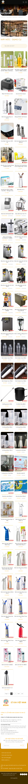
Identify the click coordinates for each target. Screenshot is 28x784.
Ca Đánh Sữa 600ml (20, 404)
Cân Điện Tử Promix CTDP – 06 (7, 141)
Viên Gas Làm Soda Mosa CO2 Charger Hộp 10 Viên (21, 166)
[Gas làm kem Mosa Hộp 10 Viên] (7, 509)
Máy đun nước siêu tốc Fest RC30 (7, 286)
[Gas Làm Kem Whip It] (20, 486)
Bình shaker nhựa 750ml (7, 357)
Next (19, 693)
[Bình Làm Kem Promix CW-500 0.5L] (20, 131)
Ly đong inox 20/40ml (21, 450)
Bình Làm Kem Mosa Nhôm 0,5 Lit (7, 592)
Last (22, 693)
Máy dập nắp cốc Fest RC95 (20, 286)
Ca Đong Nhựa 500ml (7, 427)
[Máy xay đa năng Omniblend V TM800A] (7, 226)
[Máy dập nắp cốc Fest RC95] (20, 275)
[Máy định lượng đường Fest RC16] (7, 323)
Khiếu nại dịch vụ (5, 760)
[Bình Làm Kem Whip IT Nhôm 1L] (20, 509)
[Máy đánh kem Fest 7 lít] (20, 203)
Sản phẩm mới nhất (9, 46)
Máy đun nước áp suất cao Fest (7, 261)
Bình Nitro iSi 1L (20, 189)
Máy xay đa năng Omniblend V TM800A (7, 237)
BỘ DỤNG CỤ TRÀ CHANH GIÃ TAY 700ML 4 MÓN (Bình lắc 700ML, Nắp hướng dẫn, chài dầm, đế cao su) (7, 70)
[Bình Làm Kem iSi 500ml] (7, 654)
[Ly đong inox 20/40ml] (20, 440)
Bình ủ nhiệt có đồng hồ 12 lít (20, 334)
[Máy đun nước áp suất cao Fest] (7, 251)
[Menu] (26, 2)
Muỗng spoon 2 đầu (7, 404)
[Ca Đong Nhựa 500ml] (7, 417)
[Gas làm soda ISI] (20, 463)
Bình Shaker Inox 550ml (20, 381)
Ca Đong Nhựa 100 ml (7, 450)
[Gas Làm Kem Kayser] (20, 83)
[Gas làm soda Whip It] (7, 486)
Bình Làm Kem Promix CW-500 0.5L (21, 141)
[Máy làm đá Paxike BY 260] (7, 203)
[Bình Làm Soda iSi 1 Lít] (7, 677)
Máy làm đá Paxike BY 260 (7, 213)
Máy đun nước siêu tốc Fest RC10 (20, 261)
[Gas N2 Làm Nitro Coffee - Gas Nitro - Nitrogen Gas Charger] (7, 179)
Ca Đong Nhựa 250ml (21, 427)
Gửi (21, 745)
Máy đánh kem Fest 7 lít (20, 213)
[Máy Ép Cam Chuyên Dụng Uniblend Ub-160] (7, 155)
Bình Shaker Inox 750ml (7, 381)
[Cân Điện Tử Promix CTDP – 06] (7, 131)
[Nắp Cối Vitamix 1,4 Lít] (7, 83)
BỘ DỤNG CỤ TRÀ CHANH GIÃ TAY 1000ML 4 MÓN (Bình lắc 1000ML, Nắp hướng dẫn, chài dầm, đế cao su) (21, 70)
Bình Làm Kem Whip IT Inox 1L (21, 617)
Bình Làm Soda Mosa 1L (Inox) (7, 117)
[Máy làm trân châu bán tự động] (20, 226)
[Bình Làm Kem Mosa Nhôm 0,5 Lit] (7, 582)
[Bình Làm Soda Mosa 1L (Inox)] (7, 107)
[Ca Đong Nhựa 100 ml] (7, 440)
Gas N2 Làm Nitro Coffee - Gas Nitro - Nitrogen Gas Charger (7, 190)
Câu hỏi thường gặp (6, 757)
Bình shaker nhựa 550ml (20, 357)
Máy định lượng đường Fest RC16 (7, 334)
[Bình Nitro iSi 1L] (20, 179)
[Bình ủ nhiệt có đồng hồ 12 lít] (20, 323)
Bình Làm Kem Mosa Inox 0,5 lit (21, 592)
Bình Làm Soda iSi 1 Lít (7, 687)
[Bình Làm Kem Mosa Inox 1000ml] (7, 606)
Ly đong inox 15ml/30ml (7, 473)
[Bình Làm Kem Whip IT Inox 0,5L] (7, 630)
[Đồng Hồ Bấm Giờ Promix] (20, 107)
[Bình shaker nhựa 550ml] (20, 348)
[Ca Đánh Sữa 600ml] (20, 394)
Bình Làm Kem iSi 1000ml (21, 664)
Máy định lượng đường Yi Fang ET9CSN (21, 310)
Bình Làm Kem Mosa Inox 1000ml (7, 617)
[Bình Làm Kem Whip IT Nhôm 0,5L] (7, 533)
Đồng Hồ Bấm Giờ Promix (21, 116)
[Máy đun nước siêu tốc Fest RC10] (20, 251)
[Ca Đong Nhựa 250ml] (20, 417)
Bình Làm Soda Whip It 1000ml (20, 641)
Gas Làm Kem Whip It (21, 496)
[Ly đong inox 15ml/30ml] (7, 463)
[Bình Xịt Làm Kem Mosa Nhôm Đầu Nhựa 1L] (20, 533)
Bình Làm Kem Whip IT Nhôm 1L (21, 520)
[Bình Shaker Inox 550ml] (20, 371)
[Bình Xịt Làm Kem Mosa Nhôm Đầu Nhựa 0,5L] (7, 557)
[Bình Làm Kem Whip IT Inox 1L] (20, 606)
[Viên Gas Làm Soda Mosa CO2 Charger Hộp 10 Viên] (20, 155)
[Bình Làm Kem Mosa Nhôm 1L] (20, 557)
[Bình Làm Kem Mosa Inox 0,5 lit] (20, 582)
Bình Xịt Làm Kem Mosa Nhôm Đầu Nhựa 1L (20, 544)
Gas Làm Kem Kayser (21, 93)
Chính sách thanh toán (7, 755)
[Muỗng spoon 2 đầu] (7, 394)
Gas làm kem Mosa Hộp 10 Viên (7, 520)
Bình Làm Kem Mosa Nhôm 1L (20, 568)
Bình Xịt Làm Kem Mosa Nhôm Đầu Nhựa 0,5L (7, 568)
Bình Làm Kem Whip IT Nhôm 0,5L (7, 544)
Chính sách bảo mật (6, 752)
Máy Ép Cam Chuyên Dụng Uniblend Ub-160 (7, 166)
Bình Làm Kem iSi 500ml (7, 664)
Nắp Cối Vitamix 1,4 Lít (7, 93)
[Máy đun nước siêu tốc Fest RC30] (7, 275)
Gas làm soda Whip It (7, 496)
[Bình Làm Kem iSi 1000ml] (20, 654)
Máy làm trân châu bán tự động (21, 237)
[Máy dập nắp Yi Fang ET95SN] (7, 299)
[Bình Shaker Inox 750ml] (7, 371)
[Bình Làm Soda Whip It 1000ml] (20, 630)
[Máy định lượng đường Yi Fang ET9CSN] (20, 299)
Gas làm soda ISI (21, 473)
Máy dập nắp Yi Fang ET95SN (7, 310)
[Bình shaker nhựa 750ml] (7, 348)
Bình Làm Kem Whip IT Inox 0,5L (7, 641)
